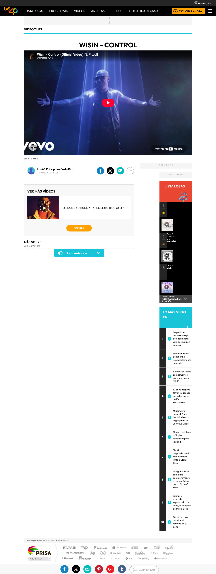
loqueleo (142, 562)
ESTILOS (116, 11)
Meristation (159, 562)
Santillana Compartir (119, 548)
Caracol (169, 548)
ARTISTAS (98, 11)
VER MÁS (79, 228)
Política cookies (62, 540)
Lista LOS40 (34, 11)
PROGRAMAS (58, 11)
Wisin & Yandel (32, 246)
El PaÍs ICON (114, 562)
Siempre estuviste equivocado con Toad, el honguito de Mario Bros (182, 502)
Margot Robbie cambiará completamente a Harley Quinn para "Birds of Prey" (181, 479)
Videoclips (33, 29)
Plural (100, 562)
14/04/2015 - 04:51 (48, 172)
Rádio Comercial (174, 562)
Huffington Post (74, 553)
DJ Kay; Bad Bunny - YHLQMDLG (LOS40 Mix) (94, 208)
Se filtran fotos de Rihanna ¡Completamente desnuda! (182, 358)
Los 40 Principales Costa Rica (55, 169)
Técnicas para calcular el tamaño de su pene (180, 522)
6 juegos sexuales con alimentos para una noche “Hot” (182, 376)
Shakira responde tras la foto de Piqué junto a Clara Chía (181, 456)
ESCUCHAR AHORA (190, 11)
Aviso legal (31, 540)
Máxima (137, 553)
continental (128, 553)
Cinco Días (115, 553)
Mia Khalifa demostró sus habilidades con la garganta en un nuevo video (181, 417)
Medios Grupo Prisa (39, 559)
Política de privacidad (45, 540)
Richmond (67, 562)
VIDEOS (79, 11)
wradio (102, 553)
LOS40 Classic (147, 553)
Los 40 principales (85, 548)
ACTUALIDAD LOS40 (143, 11)
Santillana (101, 548)
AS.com (145, 548)
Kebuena (170, 553)
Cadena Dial (157, 553)
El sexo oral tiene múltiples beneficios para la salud (182, 437)
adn (156, 548)
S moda (128, 562)
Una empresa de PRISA (39, 550)
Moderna (84, 562)
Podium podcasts (67, 557)
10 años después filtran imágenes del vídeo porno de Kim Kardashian (181, 396)
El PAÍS (69, 548)
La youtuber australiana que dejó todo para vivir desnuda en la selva (181, 339)
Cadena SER (135, 548)
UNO (92, 553)
